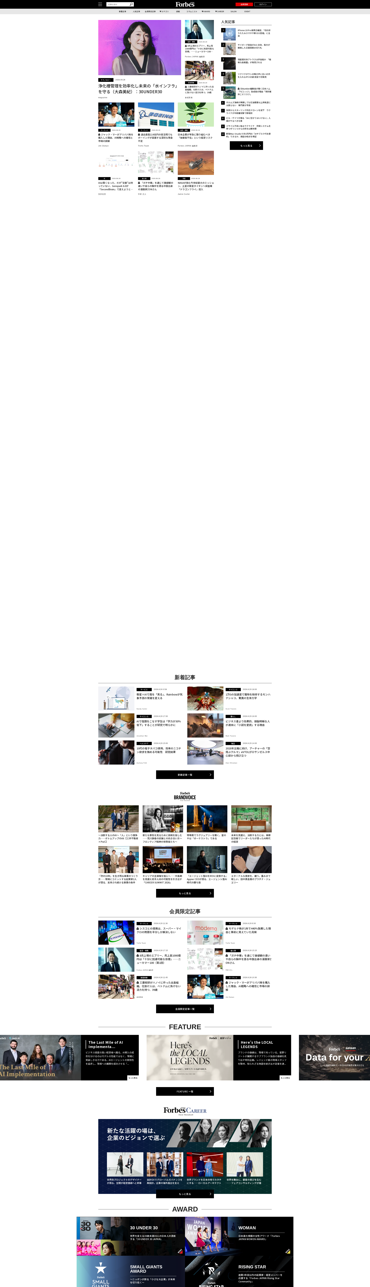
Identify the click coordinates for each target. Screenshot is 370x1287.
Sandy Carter (142, 709)
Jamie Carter (184, 194)
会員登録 (244, 4)
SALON (234, 11)
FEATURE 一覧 (185, 1091)
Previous (109, 1057)
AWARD (206, 11)
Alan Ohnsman (231, 763)
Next (261, 1057)
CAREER (220, 11)
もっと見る (246, 145)
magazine (103, 98)
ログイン (263, 4)
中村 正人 (142, 194)
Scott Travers (231, 709)
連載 (178, 11)
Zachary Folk (142, 763)
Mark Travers (231, 736)
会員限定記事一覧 (185, 1009)
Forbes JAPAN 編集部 (195, 57)
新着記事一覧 (185, 774)
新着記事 (122, 11)
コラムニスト (191, 11)
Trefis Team (143, 146)
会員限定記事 (150, 11)
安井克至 (102, 194)
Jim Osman (103, 146)
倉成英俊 (189, 98)
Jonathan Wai (142, 736)
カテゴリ (165, 11)
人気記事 (136, 11)
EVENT (247, 11)
